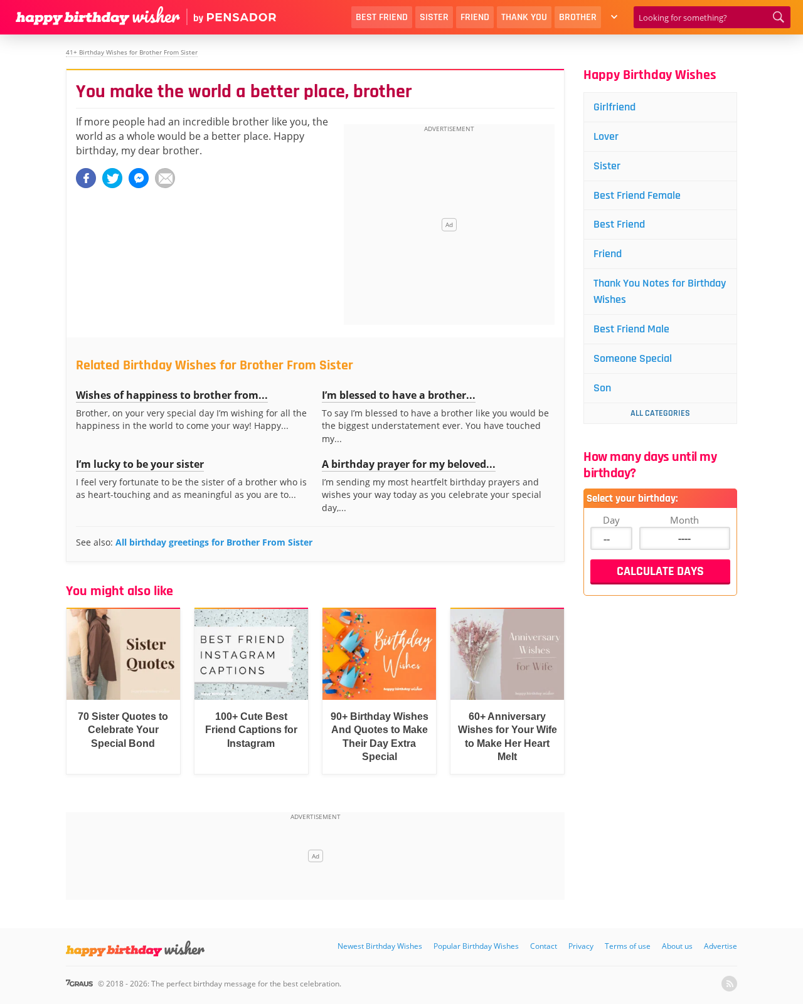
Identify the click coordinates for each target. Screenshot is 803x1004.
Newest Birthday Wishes (380, 946)
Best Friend (382, 17)
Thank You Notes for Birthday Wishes (659, 291)
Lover (606, 136)
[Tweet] (112, 178)
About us (677, 946)
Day (611, 520)
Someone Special (632, 358)
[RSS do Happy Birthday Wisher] (729, 983)
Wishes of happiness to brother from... (172, 395)
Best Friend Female (637, 195)
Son (602, 388)
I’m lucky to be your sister (140, 464)
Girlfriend (614, 107)
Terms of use (628, 946)
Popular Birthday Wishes (476, 946)
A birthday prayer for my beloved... (409, 464)
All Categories (660, 413)
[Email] (165, 178)
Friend (474, 17)
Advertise (720, 946)
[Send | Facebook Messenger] (139, 178)
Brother (578, 17)
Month (684, 520)
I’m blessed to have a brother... (399, 395)
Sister (434, 17)
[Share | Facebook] (86, 178)
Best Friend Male (631, 329)
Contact (543, 946)
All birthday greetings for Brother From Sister (213, 542)
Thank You (524, 17)
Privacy (580, 946)
